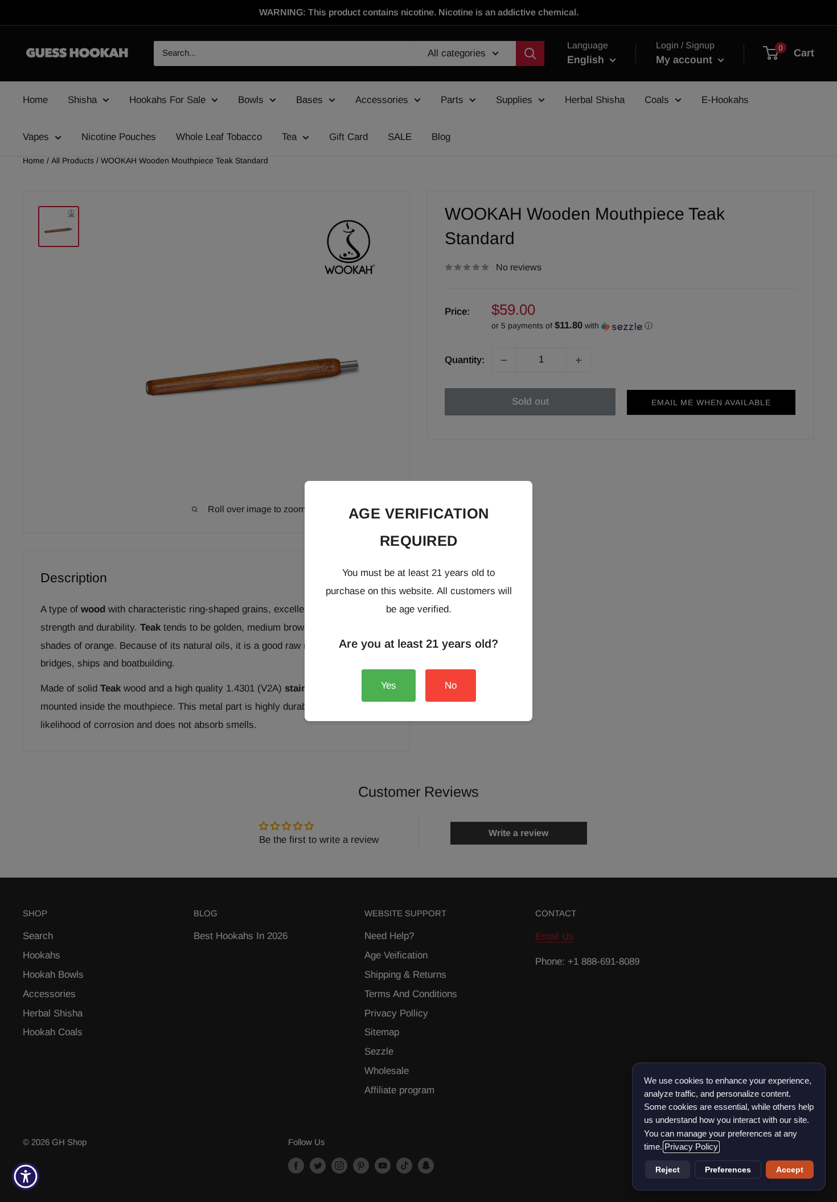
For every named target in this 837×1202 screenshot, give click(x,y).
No (451, 685)
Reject (667, 1169)
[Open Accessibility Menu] (25, 1176)
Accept (789, 1169)
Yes (388, 685)
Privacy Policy (691, 1146)
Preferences (728, 1169)
